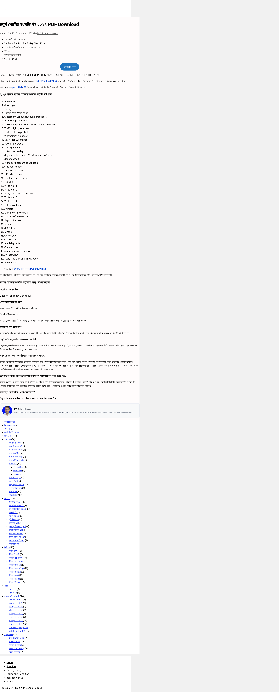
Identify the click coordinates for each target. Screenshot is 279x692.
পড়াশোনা (7, 439)
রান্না (6, 585)
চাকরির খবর (8, 435)
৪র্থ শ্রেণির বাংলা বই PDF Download (30, 268)
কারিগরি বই (13, 512)
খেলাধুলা (7, 428)
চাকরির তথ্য (13, 551)
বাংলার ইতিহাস (14, 481)
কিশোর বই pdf (14, 516)
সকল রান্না (12, 589)
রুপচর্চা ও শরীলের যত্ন (16, 648)
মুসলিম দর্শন (17, 474)
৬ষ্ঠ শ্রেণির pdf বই (16, 617)
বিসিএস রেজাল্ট (14, 575)
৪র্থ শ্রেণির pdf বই (16, 610)
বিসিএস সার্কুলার (14, 578)
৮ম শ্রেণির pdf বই (16, 624)
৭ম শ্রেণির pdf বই (16, 620)
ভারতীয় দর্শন (17, 470)
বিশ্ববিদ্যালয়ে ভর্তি (15, 488)
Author (10, 681)
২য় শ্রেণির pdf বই (16, 603)
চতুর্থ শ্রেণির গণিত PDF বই (46, 81)
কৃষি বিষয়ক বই (14, 519)
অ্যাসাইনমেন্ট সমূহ (15, 442)
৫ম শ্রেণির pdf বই (16, 613)
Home (10, 662)
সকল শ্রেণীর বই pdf (12, 596)
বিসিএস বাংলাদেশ (15, 571)
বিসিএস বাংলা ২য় (15, 564)
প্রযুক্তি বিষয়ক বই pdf (17, 526)
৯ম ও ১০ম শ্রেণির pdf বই (18, 627)
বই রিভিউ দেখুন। (15, 477)
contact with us (15, 677)
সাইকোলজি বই (14, 544)
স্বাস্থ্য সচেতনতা (14, 652)
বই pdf (7, 498)
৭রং (5, 8)
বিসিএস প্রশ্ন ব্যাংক (16, 561)
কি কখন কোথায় (9, 425)
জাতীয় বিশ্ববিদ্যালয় (16, 449)
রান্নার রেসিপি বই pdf (17, 537)
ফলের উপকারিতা (14, 641)
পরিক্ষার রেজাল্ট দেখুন (16, 456)
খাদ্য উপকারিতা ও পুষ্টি (16, 638)
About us (11, 666)
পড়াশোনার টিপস (14, 453)
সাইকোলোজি (13, 495)
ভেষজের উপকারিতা (15, 645)
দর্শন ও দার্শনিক (18, 467)
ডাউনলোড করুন (70, 67)
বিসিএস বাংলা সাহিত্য (16, 568)
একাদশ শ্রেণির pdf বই (17, 631)
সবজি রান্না (13, 592)
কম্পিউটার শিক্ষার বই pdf (18, 509)
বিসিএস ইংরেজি (14, 554)
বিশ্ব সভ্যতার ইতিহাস (16, 484)
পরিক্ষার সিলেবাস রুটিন (16, 460)
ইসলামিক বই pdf (15, 502)
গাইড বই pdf (14, 523)
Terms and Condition (18, 674)
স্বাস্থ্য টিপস (8, 634)
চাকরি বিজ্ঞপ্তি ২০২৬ (11, 432)
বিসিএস (7, 547)
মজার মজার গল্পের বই (16, 533)
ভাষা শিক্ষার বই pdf (16, 530)
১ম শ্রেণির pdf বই (15, 599)
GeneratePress (34, 688)
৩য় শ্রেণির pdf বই (16, 606)
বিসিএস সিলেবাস (14, 582)
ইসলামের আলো (9, 421)
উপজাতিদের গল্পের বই (16, 505)
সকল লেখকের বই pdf (16, 540)
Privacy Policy (14, 670)
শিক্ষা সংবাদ (13, 491)
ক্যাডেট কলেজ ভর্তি (15, 446)
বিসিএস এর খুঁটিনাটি (15, 558)
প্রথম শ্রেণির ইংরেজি (18, 87)
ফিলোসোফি (13, 463)
